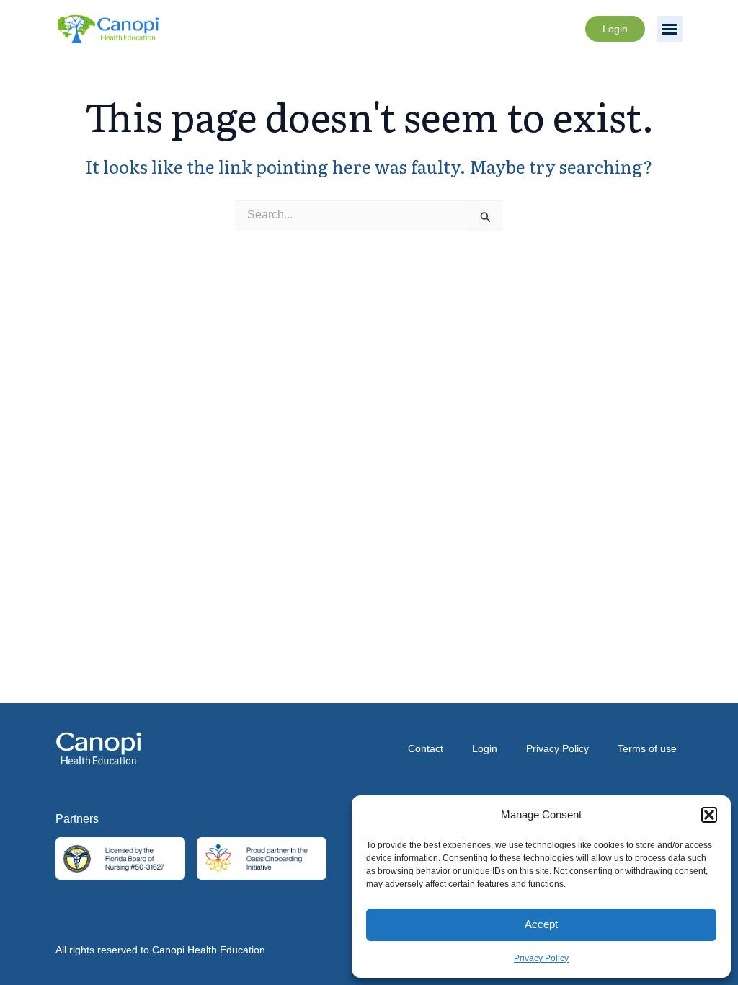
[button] (709, 815)
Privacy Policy (541, 958)
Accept (541, 924)
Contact (425, 748)
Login (484, 748)
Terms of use (647, 748)
